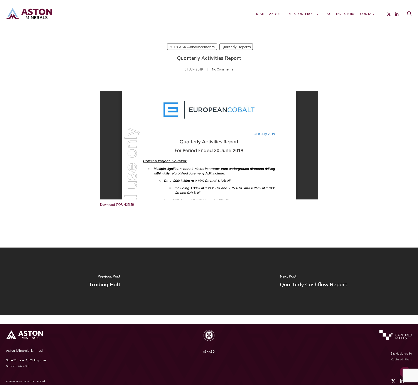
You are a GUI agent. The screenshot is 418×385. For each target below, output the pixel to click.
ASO (212, 351)
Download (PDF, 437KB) (117, 204)
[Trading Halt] (104, 281)
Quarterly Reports (236, 47)
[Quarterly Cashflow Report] (313, 281)
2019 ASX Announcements (192, 47)
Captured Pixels (401, 359)
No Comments (223, 69)
